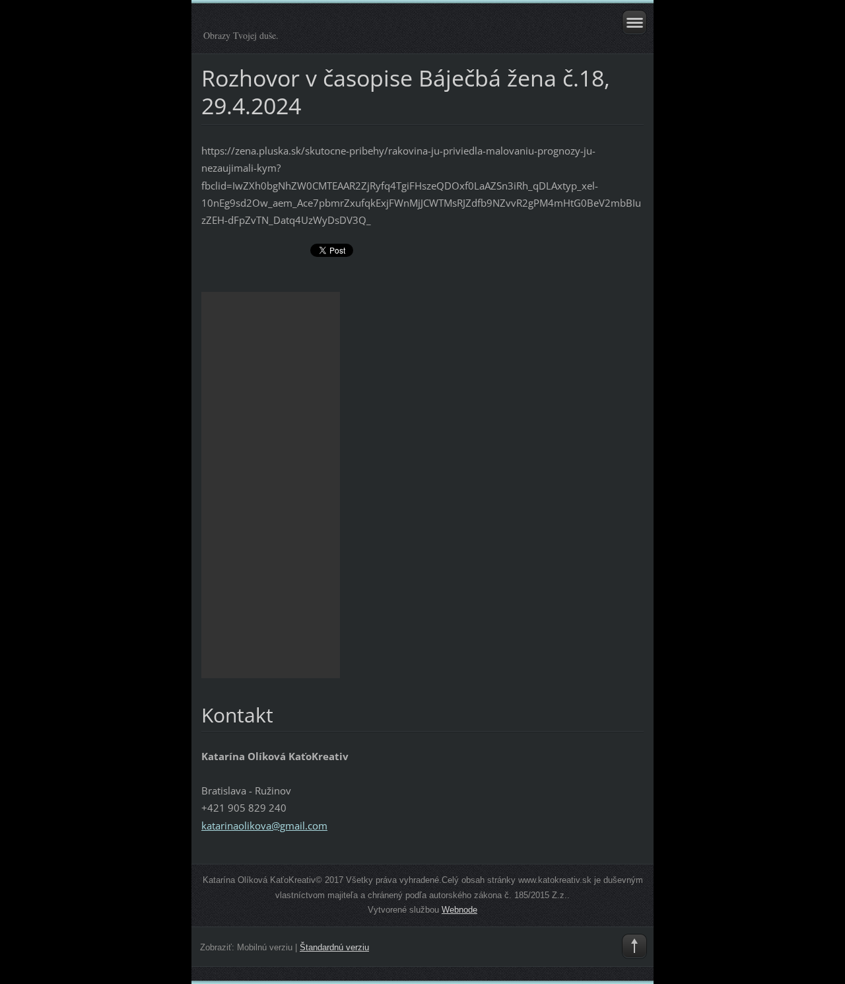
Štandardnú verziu (334, 947)
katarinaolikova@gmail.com (264, 825)
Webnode (459, 910)
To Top (634, 946)
